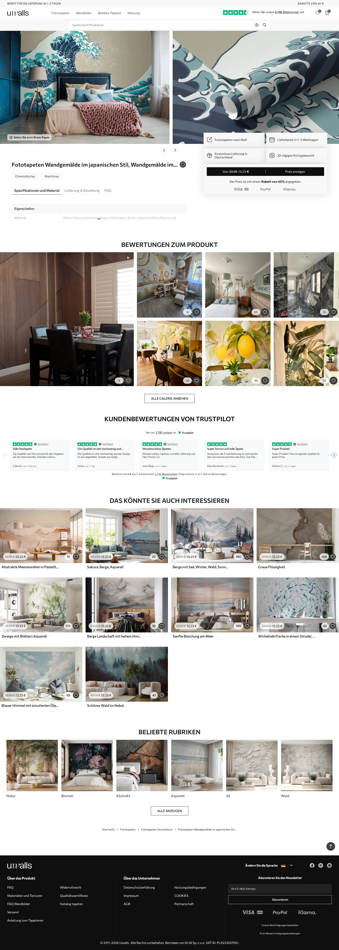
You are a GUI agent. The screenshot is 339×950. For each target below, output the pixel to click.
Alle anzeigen (169, 811)
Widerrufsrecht (70, 887)
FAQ (10, 887)
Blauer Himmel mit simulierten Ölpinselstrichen (30, 705)
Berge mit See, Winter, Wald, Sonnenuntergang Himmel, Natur (201, 567)
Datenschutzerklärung (139, 887)
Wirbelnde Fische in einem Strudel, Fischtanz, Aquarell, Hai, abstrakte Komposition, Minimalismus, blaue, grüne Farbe (286, 636)
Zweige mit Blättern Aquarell (24, 636)
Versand (12, 912)
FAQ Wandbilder (18, 904)
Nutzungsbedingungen (190, 887)
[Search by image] (257, 25)
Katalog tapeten (71, 904)
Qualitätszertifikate (74, 895)
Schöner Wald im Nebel (105, 705)
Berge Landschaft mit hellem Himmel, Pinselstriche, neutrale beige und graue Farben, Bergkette (115, 636)
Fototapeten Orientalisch (156, 829)
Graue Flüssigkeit (271, 567)
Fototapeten (128, 829)
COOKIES (181, 895)
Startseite (108, 829)
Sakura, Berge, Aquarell (105, 567)
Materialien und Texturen (24, 895)
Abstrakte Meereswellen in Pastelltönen (30, 567)
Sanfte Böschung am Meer (193, 636)
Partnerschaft (184, 904)
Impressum (131, 895)
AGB (127, 904)
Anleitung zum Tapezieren (25, 920)
